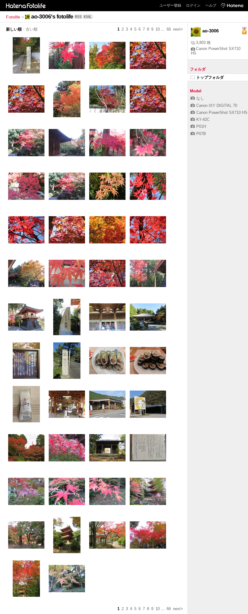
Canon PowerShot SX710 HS (221, 112)
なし (200, 98)
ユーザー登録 (170, 5)
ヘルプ (210, 5)
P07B (201, 133)
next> (178, 29)
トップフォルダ (210, 77)
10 (157, 29)
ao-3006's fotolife (52, 16)
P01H (201, 126)
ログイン (193, 5)
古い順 (32, 29)
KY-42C (203, 119)
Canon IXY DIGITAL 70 (216, 105)
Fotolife (13, 17)
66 (169, 29)
